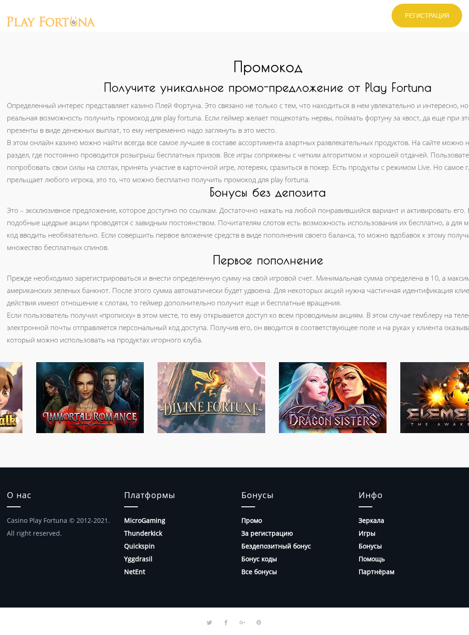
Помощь (372, 558)
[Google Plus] (242, 621)
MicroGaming (144, 520)
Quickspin (139, 546)
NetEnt (134, 571)
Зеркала (371, 520)
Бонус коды (259, 558)
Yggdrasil (138, 558)
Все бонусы (259, 571)
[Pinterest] (259, 621)
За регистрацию (267, 533)
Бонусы (370, 546)
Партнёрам (376, 571)
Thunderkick (143, 533)
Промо (251, 520)
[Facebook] (226, 621)
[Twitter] (209, 621)
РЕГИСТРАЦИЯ (427, 15)
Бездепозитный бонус (276, 546)
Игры (367, 533)
